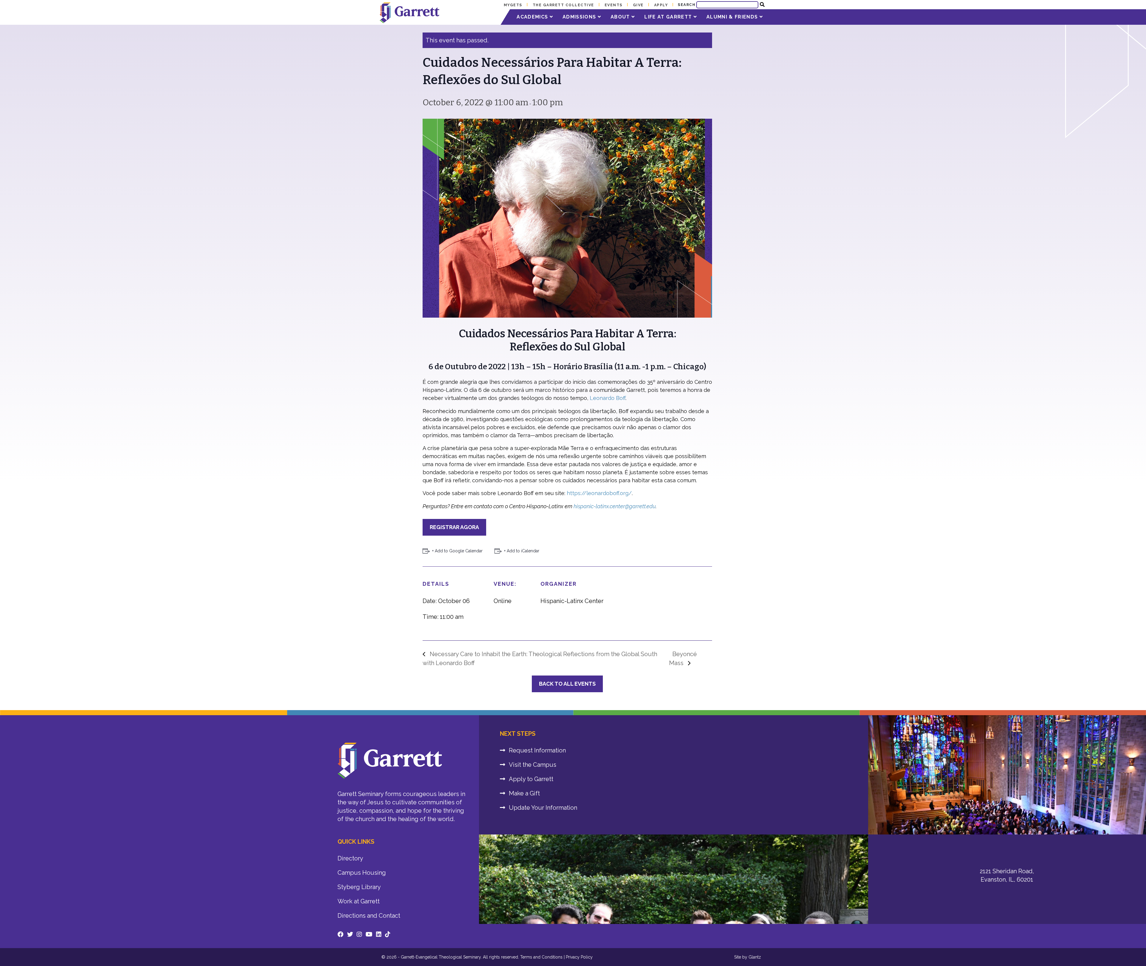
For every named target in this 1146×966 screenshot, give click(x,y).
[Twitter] (350, 934)
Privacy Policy (579, 957)
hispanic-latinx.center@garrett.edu (615, 506)
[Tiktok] (387, 934)
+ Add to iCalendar (521, 550)
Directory (350, 858)
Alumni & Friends (733, 17)
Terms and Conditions (541, 957)
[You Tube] (369, 934)
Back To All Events (567, 684)
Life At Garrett (668, 17)
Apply (661, 5)
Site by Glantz (747, 957)
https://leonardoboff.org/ (599, 493)
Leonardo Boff (608, 398)
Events (614, 5)
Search (686, 5)
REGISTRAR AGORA (454, 527)
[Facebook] (341, 934)
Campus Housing (362, 872)
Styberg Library (359, 887)
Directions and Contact (369, 915)
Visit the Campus (532, 764)
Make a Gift (524, 793)
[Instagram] (359, 934)
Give (638, 5)
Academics (533, 17)
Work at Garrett (359, 901)
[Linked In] (378, 934)
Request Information (537, 750)
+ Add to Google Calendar (457, 550)
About (621, 17)
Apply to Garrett (531, 779)
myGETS (513, 5)
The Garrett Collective (563, 5)
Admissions (580, 17)
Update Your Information (543, 807)
